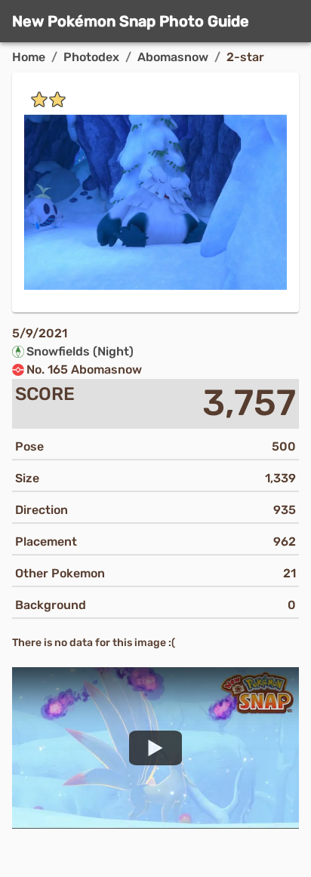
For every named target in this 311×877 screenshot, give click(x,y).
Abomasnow (172, 57)
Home (28, 57)
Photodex (91, 57)
